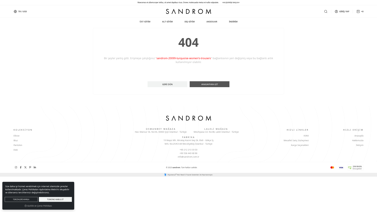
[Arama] (326, 11)
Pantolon (18, 145)
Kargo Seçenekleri (300, 145)
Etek (16, 149)
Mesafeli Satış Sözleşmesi (296, 140)
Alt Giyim (167, 21)
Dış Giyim (190, 21)
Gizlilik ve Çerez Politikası (39, 205)
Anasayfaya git (209, 84)
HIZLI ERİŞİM (353, 129)
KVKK (306, 135)
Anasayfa (358, 135)
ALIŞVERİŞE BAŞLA (231, 2)
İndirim (233, 21)
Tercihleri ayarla (21, 199)
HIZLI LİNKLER (298, 129)
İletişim (359, 145)
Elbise (16, 135)
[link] (16, 167)
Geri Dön (167, 84)
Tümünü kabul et (55, 199)
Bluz (16, 140)
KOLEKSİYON (23, 129)
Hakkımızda (357, 140)
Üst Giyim (145, 21)
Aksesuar (211, 21)
